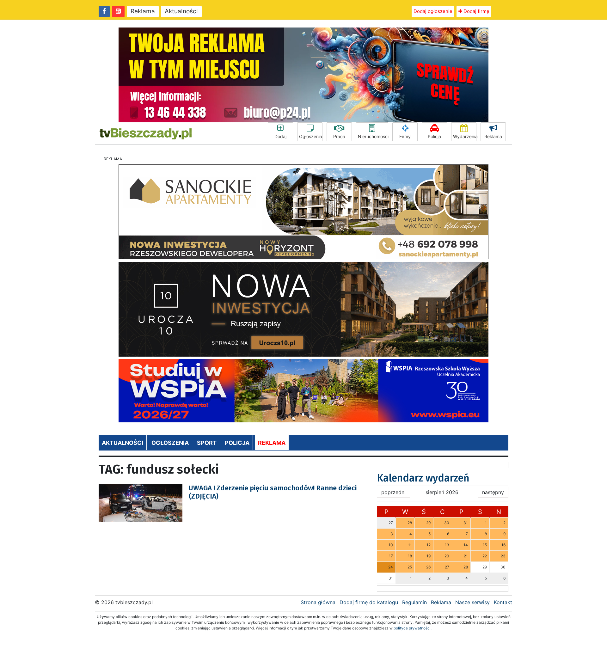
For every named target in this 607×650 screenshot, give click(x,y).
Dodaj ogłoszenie (433, 11)
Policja (434, 136)
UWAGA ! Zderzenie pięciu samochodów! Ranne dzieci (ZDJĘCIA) (273, 492)
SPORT (207, 442)
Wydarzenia (464, 136)
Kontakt (503, 602)
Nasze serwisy (472, 602)
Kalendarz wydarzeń (423, 478)
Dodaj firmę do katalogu (369, 602)
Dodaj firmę (475, 11)
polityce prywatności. (413, 628)
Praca (339, 136)
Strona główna (318, 602)
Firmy (405, 136)
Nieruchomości (373, 136)
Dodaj (280, 136)
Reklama (143, 11)
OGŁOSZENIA (170, 442)
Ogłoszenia (310, 136)
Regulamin (414, 602)
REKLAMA (271, 442)
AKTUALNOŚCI (122, 442)
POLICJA (237, 442)
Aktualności (181, 11)
